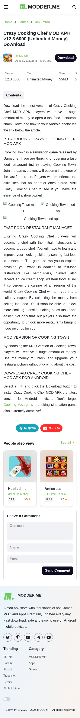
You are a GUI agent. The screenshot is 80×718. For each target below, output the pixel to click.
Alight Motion (11, 688)
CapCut (8, 663)
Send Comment (57, 570)
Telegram (29, 428)
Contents (13, 95)
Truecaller (9, 675)
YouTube (53, 428)
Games (33, 669)
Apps (32, 663)
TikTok (7, 656)
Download (65, 58)
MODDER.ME (37, 656)
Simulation (21, 55)
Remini (7, 682)
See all (65, 442)
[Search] (74, 7)
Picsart (7, 669)
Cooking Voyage (16, 404)
